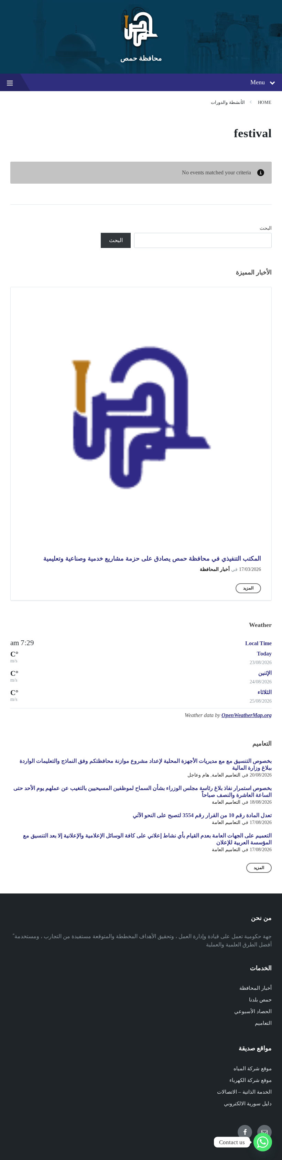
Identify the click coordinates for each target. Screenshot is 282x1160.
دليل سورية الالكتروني (248, 1103)
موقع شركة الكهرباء (250, 1080)
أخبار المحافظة (215, 569)
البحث (266, 228)
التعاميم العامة (226, 775)
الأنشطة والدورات (228, 102)
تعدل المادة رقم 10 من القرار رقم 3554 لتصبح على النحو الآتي (202, 815)
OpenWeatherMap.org (246, 715)
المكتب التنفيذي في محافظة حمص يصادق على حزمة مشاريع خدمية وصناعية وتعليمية (152, 558)
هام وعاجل (198, 775)
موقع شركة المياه (253, 1068)
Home (265, 102)
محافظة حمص (141, 58)
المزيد (248, 588)
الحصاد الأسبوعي (253, 1011)
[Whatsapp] (262, 1142)
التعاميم (263, 1023)
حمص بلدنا (260, 999)
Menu (257, 82)
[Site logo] (141, 46)
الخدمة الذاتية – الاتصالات (244, 1092)
